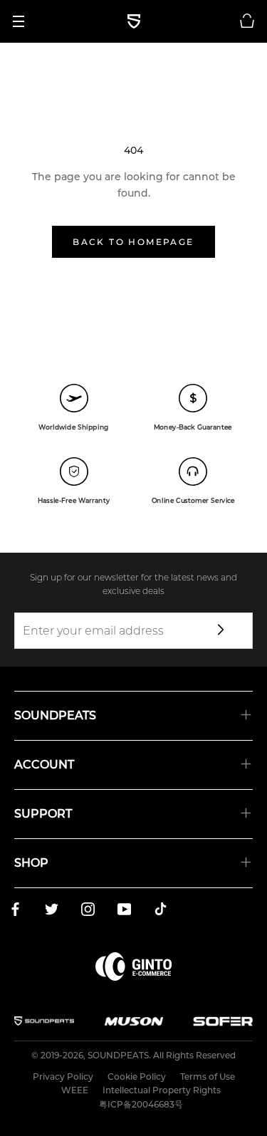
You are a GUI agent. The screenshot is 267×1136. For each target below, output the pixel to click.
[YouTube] (124, 911)
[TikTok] (160, 911)
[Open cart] (247, 21)
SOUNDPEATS (118, 1055)
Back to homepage (133, 241)
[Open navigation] (23, 21)
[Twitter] (51, 911)
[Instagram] (88, 911)
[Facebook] (15, 911)
